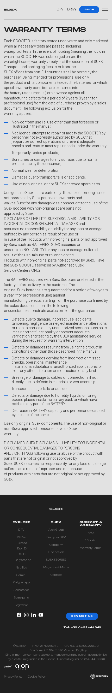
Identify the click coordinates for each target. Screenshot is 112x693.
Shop (89, 9)
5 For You (91, 540)
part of (7, 666)
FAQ (91, 533)
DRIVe (72, 9)
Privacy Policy (13, 676)
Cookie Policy (37, 676)
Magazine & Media (56, 567)
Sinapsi (23, 543)
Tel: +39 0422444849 (82, 627)
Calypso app (23, 560)
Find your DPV (56, 537)
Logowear (21, 605)
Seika (22, 554)
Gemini (21, 575)
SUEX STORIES (56, 559)
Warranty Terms (90, 548)
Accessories (21, 590)
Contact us (82, 616)
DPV (60, 9)
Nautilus (21, 567)
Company (56, 545)
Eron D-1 (22, 548)
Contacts (56, 575)
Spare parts (21, 597)
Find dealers (56, 552)
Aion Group (56, 529)
